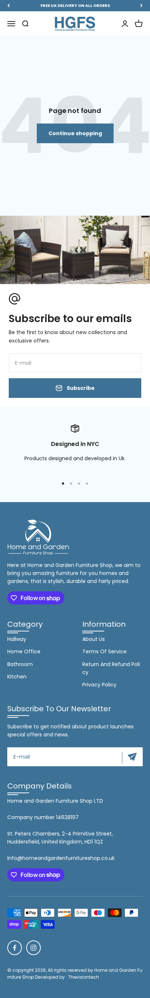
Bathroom (20, 664)
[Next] (141, 5)
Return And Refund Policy (111, 668)
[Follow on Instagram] (33, 947)
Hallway (16, 639)
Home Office (23, 651)
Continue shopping (75, 133)
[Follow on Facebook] (14, 947)
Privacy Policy (99, 684)
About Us (93, 639)
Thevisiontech (83, 977)
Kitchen (17, 676)
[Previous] (8, 5)
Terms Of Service (104, 651)
